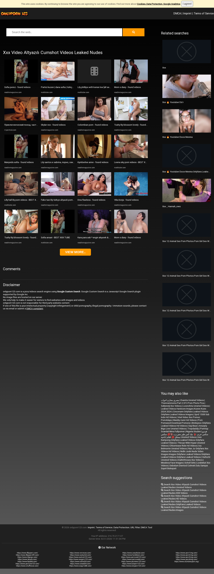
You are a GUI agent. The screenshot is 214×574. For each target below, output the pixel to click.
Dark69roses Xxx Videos (190, 459)
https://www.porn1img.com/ (186, 553)
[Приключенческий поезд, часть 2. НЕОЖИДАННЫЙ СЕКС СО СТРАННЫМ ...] (21, 119)
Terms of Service (204, 13)
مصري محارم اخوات (170, 400)
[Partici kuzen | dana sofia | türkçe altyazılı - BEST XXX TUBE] (58, 82)
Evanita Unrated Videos (192, 400)
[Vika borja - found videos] (131, 194)
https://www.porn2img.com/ (186, 555)
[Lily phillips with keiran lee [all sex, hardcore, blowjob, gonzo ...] (94, 82)
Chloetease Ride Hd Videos (183, 445)
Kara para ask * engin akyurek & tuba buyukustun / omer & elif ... (109, 237)
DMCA (177, 13)
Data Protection (121, 527)
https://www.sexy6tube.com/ (133, 553)
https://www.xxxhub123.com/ (80, 557)
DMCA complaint (34, 308)
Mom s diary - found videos (127, 87)
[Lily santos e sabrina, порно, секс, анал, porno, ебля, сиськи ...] (58, 157)
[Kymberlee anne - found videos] (94, 157)
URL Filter (135, 527)
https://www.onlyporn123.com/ (133, 566)
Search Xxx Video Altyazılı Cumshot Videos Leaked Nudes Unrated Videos (183, 486)
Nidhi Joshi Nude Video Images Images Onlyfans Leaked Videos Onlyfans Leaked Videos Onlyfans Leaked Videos (185, 454)
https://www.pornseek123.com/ (133, 557)
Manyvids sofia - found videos (19, 162)
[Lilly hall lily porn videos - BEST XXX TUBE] (21, 194)
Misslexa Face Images (172, 462)
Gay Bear (192, 425)
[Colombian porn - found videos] (94, 119)
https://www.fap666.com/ (27, 561)
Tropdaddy (193, 428)
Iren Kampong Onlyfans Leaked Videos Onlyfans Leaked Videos (182, 440)
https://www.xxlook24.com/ (80, 564)
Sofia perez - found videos (17, 87)
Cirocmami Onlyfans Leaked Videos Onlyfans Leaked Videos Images (184, 413)
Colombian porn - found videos (93, 124)
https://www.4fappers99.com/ (27, 555)
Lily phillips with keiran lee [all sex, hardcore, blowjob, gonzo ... (108, 87)
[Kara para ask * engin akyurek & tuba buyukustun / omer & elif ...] (94, 232)
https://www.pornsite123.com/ (27, 564)
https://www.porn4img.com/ (186, 559)
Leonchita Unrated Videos (196, 405)
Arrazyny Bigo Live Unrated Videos (184, 427)
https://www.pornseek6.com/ (133, 559)
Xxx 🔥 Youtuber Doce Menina (177, 137)
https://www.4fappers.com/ (27, 553)
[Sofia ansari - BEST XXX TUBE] (58, 232)
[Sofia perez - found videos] (21, 82)
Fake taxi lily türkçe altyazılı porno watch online (64, 199)
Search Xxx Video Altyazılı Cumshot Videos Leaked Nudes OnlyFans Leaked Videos (183, 503)
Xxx (164, 67)
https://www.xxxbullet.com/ (80, 555)
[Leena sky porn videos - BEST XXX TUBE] (131, 157)
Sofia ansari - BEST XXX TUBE (55, 237)
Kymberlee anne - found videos (93, 162)
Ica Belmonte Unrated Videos (181, 447)
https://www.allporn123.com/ (133, 564)
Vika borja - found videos (126, 199)
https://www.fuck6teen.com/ (133, 555)
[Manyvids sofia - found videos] (21, 157)
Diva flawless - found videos (91, 199)
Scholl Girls (190, 462)
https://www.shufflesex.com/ (27, 566)
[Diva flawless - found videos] (94, 194)
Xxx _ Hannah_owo (171, 206)
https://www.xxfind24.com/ (80, 561)
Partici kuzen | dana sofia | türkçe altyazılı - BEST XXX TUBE (70, 87)
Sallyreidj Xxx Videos (171, 405)
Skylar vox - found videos (53, 124)
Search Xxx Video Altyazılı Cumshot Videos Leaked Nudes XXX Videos (183, 491)
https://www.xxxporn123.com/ (80, 559)
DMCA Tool (146, 527)
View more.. (75, 252)
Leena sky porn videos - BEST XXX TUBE (134, 162)
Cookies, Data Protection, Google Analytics (158, 4)
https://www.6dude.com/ (27, 559)
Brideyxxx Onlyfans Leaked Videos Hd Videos (186, 424)
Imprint (187, 13)
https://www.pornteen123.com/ (133, 561)
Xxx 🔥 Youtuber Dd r (173, 102)
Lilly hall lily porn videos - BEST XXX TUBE (24, 199)
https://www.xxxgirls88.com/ (80, 566)
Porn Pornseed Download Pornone (182, 421)
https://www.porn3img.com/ (186, 557)
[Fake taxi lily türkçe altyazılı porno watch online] (58, 194)
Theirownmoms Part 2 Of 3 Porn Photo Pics (182, 403)
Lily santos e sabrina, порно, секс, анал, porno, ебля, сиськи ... (72, 162)
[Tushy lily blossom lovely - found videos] (21, 232)
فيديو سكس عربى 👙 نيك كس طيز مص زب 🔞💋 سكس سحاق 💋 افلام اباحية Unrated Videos (184, 434)
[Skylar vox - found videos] (58, 119)
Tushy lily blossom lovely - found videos (23, 237)
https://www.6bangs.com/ (27, 557)
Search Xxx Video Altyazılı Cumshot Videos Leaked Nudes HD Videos (183, 497)
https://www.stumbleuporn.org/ (186, 561)
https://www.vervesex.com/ (80, 553)
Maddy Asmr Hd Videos (184, 420)
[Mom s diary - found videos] (131, 82)
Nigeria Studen (193, 431)
